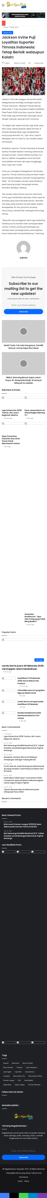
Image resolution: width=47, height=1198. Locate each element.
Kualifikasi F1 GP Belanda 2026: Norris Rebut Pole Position (29, 681)
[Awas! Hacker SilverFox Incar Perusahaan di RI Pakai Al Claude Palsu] (38, 945)
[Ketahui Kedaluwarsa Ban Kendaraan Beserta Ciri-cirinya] (9, 716)
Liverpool (6, 1076)
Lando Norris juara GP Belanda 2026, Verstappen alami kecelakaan (23, 667)
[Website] (23, 262)
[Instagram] (26, 1142)
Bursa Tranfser (28, 1063)
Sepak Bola (7, 1085)
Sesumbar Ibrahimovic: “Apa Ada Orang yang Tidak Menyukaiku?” (35, 618)
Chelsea (19, 1067)
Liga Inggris (7, 1072)
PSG (19, 1080)
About (26, 1181)
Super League (20, 1085)
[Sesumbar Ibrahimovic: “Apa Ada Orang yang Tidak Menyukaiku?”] (35, 517)
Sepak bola (14, 27)
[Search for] (44, 6)
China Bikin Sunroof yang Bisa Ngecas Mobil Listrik (31, 691)
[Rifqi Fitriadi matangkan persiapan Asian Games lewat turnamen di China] (23, 1045)
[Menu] (3, 6)
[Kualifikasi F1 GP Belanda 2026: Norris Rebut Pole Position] (9, 681)
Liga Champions (31, 1067)
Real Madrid (28, 1080)
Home (5, 27)
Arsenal (6, 1063)
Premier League (8, 1080)
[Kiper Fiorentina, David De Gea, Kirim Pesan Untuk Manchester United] (12, 428)
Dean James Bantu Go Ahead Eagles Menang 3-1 (35, 412)
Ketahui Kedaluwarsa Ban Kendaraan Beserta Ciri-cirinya (29, 715)
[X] (23, 1142)
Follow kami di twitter (12, 1092)
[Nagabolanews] (16, 5)
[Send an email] (10, 63)
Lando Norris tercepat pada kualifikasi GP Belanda (30, 702)
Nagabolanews (10, 1169)
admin (7, 63)
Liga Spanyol (29, 1072)
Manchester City (19, 1076)
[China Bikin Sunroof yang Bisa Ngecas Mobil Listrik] (9, 694)
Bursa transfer (8, 1067)
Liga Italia (18, 1072)
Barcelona (15, 1063)
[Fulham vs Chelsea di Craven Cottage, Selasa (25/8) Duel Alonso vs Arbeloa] (9, 1045)
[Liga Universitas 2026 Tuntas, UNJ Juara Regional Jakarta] (12, 402)
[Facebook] (20, 1142)
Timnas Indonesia (34, 1085)
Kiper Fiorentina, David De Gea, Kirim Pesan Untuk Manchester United (11, 440)
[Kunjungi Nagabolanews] (23, 15)
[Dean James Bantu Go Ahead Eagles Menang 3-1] (35, 402)
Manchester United (35, 1076)
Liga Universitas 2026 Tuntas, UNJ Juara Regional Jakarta (12, 412)
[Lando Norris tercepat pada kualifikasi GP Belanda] (9, 705)
